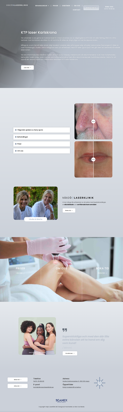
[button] (41, 130)
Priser (55, 6)
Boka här (101, 273)
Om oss (77, 6)
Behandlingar (41, 6)
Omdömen (66, 6)
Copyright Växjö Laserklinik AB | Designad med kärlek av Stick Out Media (61, 407)
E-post (36, 384)
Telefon (37, 378)
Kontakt (76, 10)
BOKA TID (90, 8)
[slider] (93, 121)
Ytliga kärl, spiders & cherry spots (30, 130)
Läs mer (19, 273)
